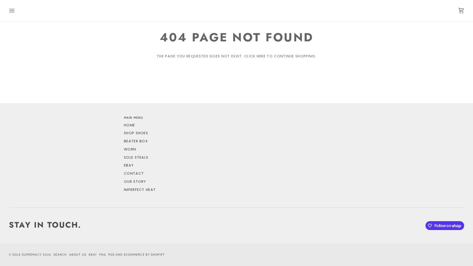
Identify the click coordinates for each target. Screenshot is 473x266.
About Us (77, 254)
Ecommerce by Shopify (144, 254)
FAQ (102, 254)
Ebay (93, 254)
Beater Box (136, 141)
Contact (134, 173)
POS (111, 254)
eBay (129, 165)
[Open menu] (16, 10)
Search (60, 254)
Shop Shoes (136, 133)
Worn (130, 149)
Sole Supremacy (27, 254)
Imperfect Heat (140, 189)
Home (129, 125)
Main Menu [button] (133, 117)
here (261, 56)
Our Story (135, 181)
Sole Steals (136, 157)
